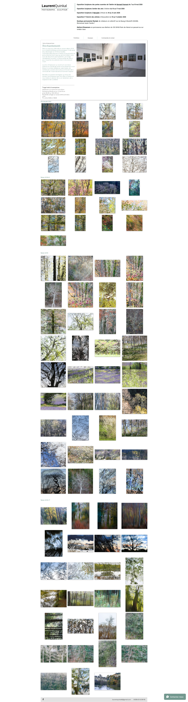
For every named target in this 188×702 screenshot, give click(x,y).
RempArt (96, 13)
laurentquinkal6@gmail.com (121, 699)
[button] (53, 111)
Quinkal (54, 5)
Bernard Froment (122, 4)
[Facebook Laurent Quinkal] (43, 699)
